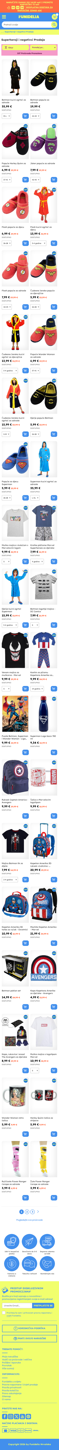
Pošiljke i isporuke (11, 1362)
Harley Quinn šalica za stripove (41, 1119)
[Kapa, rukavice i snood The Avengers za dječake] (15, 1032)
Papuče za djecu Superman (10, 483)
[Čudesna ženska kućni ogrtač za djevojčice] (15, 332)
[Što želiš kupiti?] (4, 17)
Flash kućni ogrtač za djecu (41, 228)
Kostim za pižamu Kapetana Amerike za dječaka (41, 673)
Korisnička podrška (31, 1328)
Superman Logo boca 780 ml (43, 737)
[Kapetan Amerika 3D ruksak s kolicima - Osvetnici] (43, 841)
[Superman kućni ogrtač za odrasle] (43, 459)
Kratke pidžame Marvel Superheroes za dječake (42, 546)
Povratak (7, 1365)
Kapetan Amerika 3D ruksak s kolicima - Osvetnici (40, 864)
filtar (10, 47)
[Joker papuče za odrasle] (43, 141)
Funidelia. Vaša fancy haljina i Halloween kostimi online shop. (29, 16)
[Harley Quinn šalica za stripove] (43, 1095)
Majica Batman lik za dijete (12, 864)
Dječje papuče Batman (41, 418)
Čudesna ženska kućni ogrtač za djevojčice (13, 355)
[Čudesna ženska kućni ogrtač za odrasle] (15, 396)
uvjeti (9, 1315)
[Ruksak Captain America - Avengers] (15, 777)
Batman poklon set (11, 990)
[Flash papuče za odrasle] (15, 268)
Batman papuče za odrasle (39, 101)
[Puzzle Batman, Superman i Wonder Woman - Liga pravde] (15, 714)
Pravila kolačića (10, 1390)
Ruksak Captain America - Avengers (15, 801)
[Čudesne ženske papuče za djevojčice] (43, 268)
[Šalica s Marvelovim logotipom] (43, 777)
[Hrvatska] (4, 1417)
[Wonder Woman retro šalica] (15, 1095)
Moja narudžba (10, 1356)
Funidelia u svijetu (11, 1381)
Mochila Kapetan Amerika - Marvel (43, 928)
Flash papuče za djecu (13, 227)
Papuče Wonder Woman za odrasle (42, 355)
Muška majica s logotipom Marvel (43, 1055)
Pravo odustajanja (11, 1393)
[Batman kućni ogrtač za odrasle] (15, 77)
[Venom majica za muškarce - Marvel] (15, 650)
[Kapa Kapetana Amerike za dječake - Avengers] (43, 968)
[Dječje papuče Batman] (43, 396)
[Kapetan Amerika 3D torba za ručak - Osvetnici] (15, 905)
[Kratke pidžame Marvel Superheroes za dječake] (43, 523)
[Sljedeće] (38, 1211)
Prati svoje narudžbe (31, 1338)
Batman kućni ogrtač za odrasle (14, 101)
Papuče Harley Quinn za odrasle (14, 164)
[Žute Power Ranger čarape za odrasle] (43, 1159)
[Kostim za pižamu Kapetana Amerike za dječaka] (43, 650)
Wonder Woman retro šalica (13, 1119)
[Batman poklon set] (15, 968)
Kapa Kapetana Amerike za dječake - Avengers (42, 992)
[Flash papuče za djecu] (15, 205)
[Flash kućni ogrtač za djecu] (43, 205)
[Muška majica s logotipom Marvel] (43, 1032)
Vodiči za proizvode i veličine (17, 1359)
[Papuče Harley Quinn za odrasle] (15, 141)
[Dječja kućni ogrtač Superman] (15, 586)
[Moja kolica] (54, 17)
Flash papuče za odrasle (14, 290)
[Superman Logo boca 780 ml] (43, 714)
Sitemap (6, 1396)
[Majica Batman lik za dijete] (15, 841)
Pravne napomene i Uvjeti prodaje (20, 1384)
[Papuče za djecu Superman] (15, 459)
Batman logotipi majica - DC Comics (42, 610)
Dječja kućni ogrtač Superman (11, 610)
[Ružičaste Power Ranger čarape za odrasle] (15, 1159)
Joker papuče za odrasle (42, 163)
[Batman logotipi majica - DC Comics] (43, 586)
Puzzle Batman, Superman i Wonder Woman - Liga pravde (15, 737)
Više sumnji (8, 1368)
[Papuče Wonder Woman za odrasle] (43, 332)
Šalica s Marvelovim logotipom (40, 801)
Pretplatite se (43, 1305)
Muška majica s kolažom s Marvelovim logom (15, 546)
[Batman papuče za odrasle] (43, 77)
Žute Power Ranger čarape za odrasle (40, 1182)
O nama (6, 1399)
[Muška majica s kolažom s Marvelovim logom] (15, 523)
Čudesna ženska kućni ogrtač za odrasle (13, 419)
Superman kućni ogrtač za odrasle (43, 483)
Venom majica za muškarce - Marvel (11, 673)
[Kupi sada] (25, 116)
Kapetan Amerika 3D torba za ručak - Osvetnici (15, 928)
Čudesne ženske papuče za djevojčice (42, 292)
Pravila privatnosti (11, 1387)
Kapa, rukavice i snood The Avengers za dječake (14, 1055)
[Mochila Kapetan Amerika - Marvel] (43, 905)
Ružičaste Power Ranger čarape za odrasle (14, 1182)
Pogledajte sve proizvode (29, 1220)
